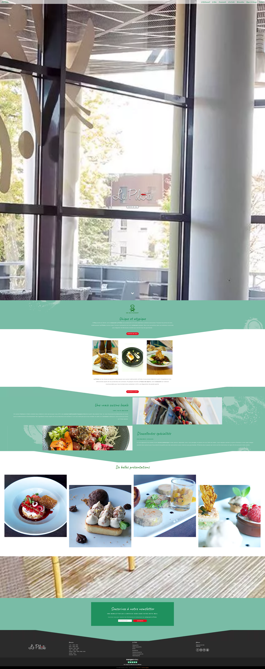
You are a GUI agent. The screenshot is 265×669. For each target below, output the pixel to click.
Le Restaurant (205, 2)
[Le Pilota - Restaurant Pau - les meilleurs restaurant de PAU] (35, 510)
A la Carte (231, 2)
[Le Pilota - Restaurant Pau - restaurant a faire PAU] (160, 357)
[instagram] (204, 650)
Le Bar (214, 2)
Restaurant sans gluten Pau (137, 653)
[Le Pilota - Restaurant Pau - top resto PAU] (105, 357)
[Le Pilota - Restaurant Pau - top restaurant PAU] (165, 510)
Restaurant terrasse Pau (137, 652)
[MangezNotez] (207, 650)
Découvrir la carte (132, 391)
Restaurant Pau (135, 645)
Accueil (197, 2)
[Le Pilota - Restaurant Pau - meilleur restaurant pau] (229, 510)
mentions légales (145, 667)
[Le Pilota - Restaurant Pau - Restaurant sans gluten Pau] (194, 410)
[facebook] (197, 650)
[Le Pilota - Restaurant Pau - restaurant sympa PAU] (132, 357)
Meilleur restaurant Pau (136, 646)
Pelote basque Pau (136, 655)
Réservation (240, 2)
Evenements (222, 2)
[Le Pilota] (132, 659)
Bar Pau (133, 648)
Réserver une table (132, 333)
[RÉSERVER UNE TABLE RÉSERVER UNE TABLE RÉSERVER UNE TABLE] (132, 75)
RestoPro (139, 667)
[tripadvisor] (201, 650)
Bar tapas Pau (135, 650)
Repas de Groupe (252, 2)
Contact (261, 2)
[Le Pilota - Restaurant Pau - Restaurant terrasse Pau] (69, 438)
